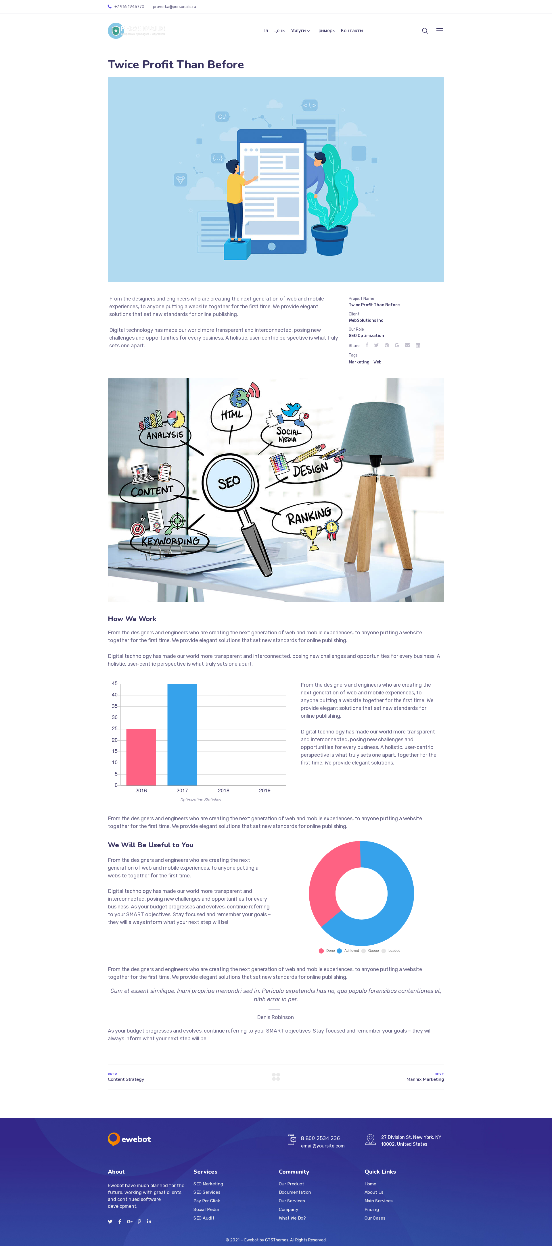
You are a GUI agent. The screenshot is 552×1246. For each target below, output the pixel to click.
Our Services (292, 1200)
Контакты (352, 30)
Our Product (291, 1184)
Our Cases (375, 1218)
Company (288, 1209)
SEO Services (206, 1192)
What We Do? (292, 1218)
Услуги (298, 30)
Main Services (379, 1200)
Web (377, 362)
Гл (266, 30)
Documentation (295, 1192)
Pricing (372, 1209)
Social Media (206, 1209)
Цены (279, 30)
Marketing (359, 362)
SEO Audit (203, 1218)
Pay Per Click (206, 1200)
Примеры (325, 30)
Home (370, 1184)
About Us (374, 1192)
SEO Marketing (208, 1184)
